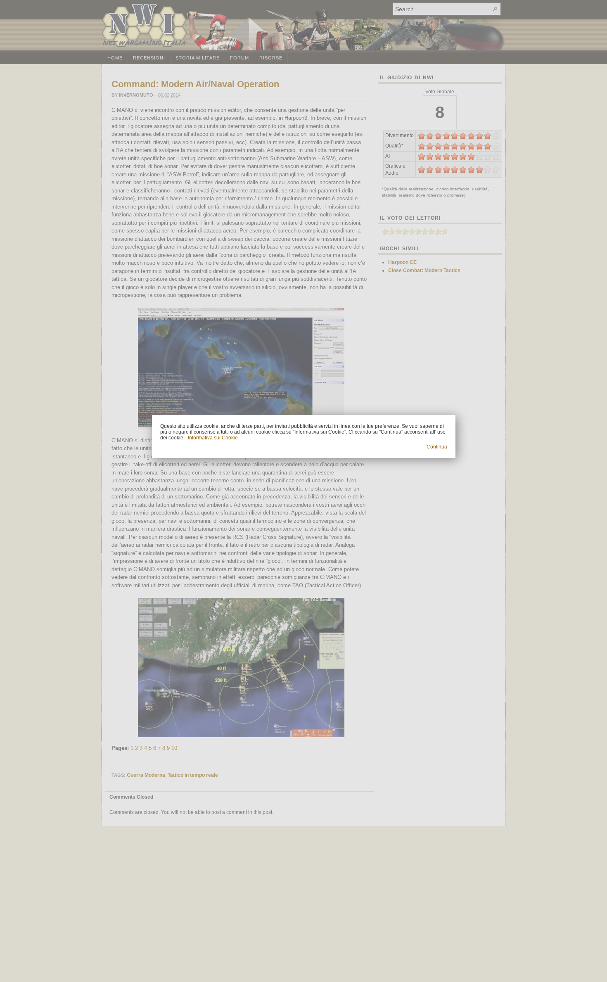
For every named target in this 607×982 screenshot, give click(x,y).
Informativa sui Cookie (213, 438)
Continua (437, 447)
